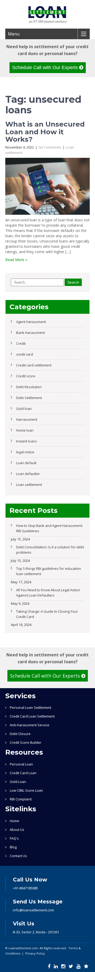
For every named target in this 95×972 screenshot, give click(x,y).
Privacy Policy (35, 953)
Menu (14, 34)
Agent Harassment (31, 321)
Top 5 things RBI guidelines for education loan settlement (48, 571)
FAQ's (14, 838)
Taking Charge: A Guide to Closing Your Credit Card (47, 614)
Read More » (16, 259)
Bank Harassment (30, 332)
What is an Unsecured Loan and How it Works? (45, 132)
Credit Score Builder (25, 742)
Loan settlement (29, 484)
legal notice (25, 452)
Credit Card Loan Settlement (32, 716)
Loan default (26, 462)
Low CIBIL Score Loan (26, 790)
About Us (17, 829)
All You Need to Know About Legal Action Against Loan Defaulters (48, 593)
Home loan (25, 430)
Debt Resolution (29, 386)
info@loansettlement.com (33, 910)
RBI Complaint (21, 799)
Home (14, 820)
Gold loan (24, 408)
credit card (24, 354)
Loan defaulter (28, 473)
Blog (13, 847)
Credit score (25, 376)
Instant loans (26, 441)
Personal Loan (21, 764)
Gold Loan (18, 781)
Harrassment (26, 419)
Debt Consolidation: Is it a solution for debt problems (50, 550)
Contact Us (18, 855)
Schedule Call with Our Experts (45, 67)
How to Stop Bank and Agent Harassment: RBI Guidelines (49, 528)
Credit (21, 343)
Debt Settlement (29, 397)
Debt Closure (20, 733)
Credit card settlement (33, 365)
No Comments (50, 147)
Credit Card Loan (23, 773)
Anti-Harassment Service (29, 725)
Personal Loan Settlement (30, 707)
